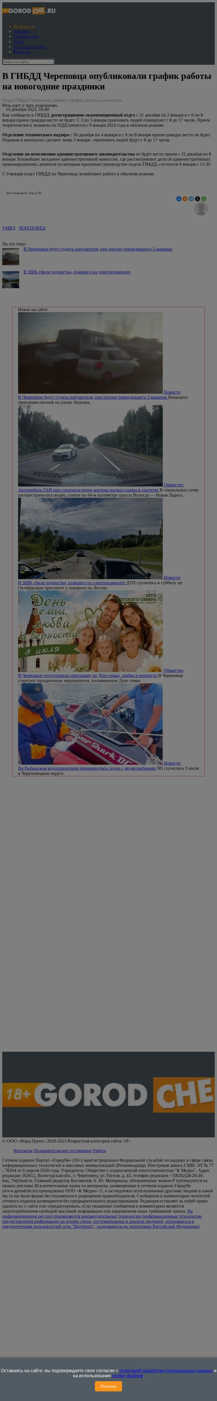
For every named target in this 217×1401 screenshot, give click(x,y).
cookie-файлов (127, 1375)
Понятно (108, 1386)
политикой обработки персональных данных (166, 1370)
